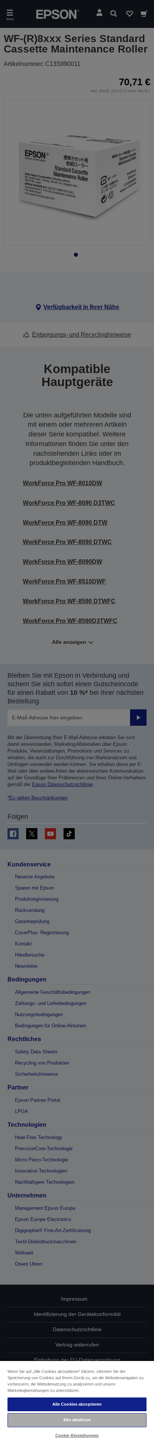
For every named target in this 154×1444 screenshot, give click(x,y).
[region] (77, 1402)
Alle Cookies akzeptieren (77, 1404)
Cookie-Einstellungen (77, 1435)
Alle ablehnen (76, 1420)
